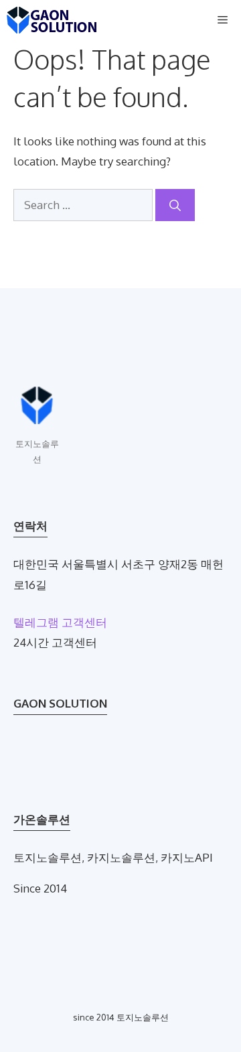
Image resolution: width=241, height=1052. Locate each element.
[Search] (175, 205)
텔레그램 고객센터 (60, 622)
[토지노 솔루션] (52, 20)
